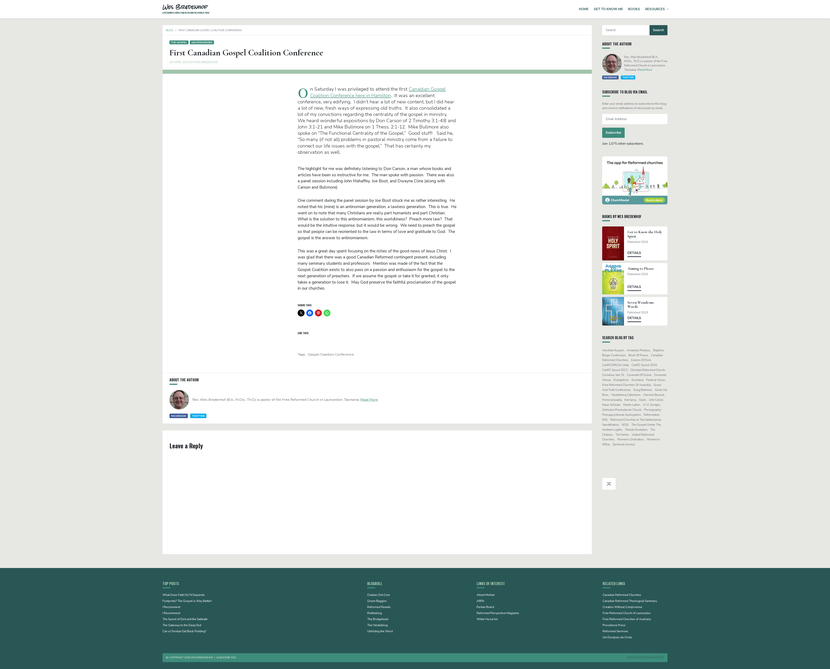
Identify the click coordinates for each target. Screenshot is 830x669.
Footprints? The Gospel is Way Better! (187, 601)
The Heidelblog (377, 625)
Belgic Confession (614, 355)
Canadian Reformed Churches (622, 595)
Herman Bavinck (653, 395)
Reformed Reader (379, 607)
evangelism (621, 380)
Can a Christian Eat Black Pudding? (184, 631)
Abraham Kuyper (613, 350)
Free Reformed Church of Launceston (627, 613)
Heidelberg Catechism (625, 395)
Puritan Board (485, 607)
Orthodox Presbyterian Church (621, 410)
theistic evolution (636, 430)
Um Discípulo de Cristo (617, 637)
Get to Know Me (608, 9)
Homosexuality (612, 400)
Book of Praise (638, 355)
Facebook (178, 416)
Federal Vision (655, 380)
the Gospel (179, 42)
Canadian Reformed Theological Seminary (630, 601)
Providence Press (614, 625)
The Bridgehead (377, 619)
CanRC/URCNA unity (615, 365)
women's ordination (630, 439)
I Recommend (171, 607)
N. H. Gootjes (651, 405)
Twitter (198, 416)
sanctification (610, 425)
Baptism (658, 350)
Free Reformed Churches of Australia (626, 385)
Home (584, 9)
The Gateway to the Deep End (182, 625)
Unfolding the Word (380, 631)
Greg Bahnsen (642, 390)
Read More (369, 399)
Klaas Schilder (611, 405)
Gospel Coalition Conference (331, 354)
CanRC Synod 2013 (614, 370)
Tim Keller (622, 435)
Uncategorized (202, 42)
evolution (637, 380)
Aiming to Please (640, 268)
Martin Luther (631, 405)
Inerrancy (630, 400)
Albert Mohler (486, 595)
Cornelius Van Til (613, 375)
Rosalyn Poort (653, 657)
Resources (655, 9)
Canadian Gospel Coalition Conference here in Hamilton (378, 92)
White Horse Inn (487, 619)
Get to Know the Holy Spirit (644, 234)
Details (634, 253)
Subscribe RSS (226, 657)
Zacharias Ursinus (624, 444)
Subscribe (613, 132)
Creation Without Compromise (622, 607)
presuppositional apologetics (621, 415)
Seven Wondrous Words (640, 304)
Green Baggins (377, 601)
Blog (169, 30)
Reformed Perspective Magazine (498, 613)
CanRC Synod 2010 (644, 365)
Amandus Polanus (638, 350)
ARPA (480, 601)
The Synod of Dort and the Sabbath (185, 619)
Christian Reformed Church (647, 370)
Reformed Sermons (615, 631)
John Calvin (656, 400)
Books (634, 9)
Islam (642, 400)
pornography (652, 410)
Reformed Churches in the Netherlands (635, 420)
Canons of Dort (641, 360)
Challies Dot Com (378, 595)
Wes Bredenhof (206, 62)
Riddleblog (374, 613)
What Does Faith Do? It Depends (184, 595)
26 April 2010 (179, 62)
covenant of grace (639, 375)
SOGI (625, 425)
